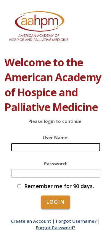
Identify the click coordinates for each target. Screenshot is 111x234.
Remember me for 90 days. (59, 186)
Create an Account (31, 221)
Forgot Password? (55, 227)
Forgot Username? (76, 221)
